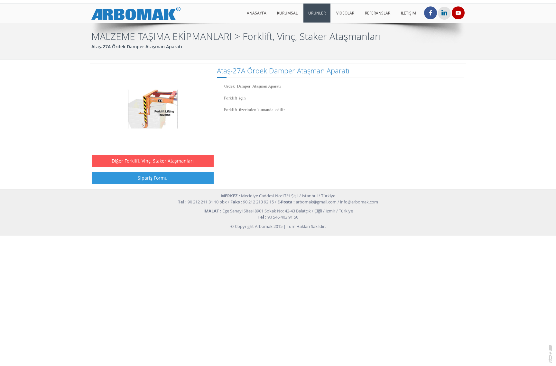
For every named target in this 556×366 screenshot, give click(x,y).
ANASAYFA (256, 13)
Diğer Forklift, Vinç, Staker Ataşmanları (153, 161)
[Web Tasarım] (550, 353)
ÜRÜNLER (317, 13)
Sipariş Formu (153, 178)
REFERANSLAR (377, 13)
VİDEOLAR (345, 13)
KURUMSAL (287, 13)
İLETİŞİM (408, 13)
